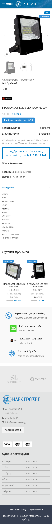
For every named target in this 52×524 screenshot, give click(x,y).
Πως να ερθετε (12, 430)
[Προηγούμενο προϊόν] (3, 89)
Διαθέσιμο (44, 133)
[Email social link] (17, 177)
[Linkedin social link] (24, 177)
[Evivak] (38, 379)
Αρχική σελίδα (9, 79)
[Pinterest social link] (21, 177)
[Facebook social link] (10, 177)
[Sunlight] (14, 379)
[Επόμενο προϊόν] (9, 89)
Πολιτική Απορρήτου (30, 515)
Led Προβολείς (10, 83)
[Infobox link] (26, 316)
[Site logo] (27, 3)
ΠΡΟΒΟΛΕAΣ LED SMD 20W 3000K (38, 285)
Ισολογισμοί (9, 515)
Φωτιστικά (26, 79)
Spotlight (45, 127)
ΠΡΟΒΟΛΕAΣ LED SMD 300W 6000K (14, 285)
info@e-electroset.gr (16, 422)
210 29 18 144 (38, 155)
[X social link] (13, 177)
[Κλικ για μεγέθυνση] (7, 54)
